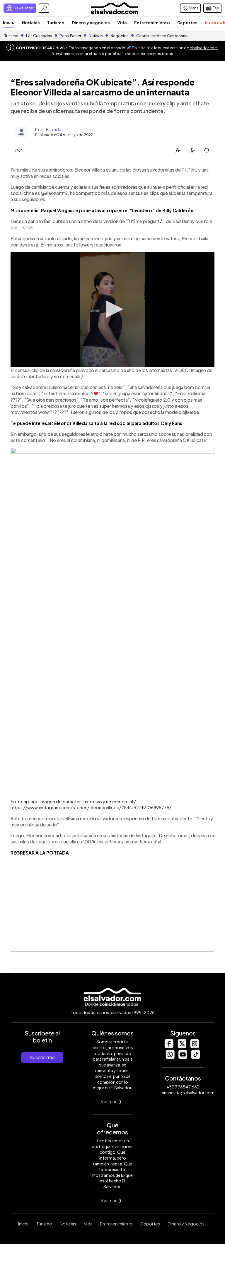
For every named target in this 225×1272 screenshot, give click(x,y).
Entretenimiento (152, 22)
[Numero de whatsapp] (170, 1057)
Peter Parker (71, 35)
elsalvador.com (204, 47)
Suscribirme (42, 1057)
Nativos (96, 35)
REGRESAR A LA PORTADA (40, 852)
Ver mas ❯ (111, 1101)
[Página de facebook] (168, 1046)
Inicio (9, 22)
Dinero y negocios (91, 22)
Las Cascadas (39, 35)
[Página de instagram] (194, 1046)
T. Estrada (52, 129)
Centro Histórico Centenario (162, 35)
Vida (122, 22)
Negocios (119, 35)
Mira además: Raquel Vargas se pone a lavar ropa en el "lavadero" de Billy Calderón (102, 210)
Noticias (31, 22)
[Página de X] (181, 1046)
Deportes (187, 22)
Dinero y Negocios (186, 1223)
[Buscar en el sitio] (44, 8)
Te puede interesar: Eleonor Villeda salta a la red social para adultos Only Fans (96, 423)
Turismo (55, 22)
